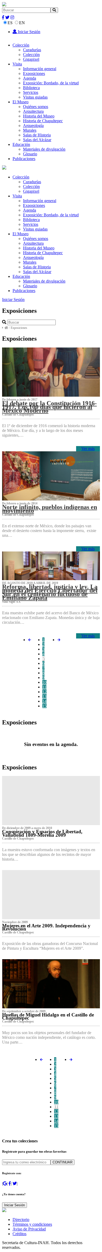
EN (22, 23)
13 (44, 696)
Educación (21, 144)
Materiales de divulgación (44, 149)
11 (44, 687)
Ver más (88, 448)
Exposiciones (34, 73)
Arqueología (33, 125)
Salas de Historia (37, 135)
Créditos (19, 1233)
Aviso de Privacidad (29, 1229)
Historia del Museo (38, 116)
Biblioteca (31, 87)
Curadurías (32, 50)
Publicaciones (24, 158)
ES (10, 23)
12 (44, 691)
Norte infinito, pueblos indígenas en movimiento (49, 509)
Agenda (29, 78)
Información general (39, 69)
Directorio (21, 1219)
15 (44, 706)
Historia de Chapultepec (43, 121)
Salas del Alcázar (37, 139)
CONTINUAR (62, 1162)
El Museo (21, 102)
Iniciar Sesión (28, 31)
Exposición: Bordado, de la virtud (51, 83)
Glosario (30, 154)
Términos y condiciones (32, 1224)
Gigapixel (31, 59)
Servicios (30, 92)
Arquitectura (33, 111)
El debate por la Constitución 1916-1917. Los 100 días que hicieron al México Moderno (49, 407)
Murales (29, 130)
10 (44, 682)
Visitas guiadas (35, 97)
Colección (21, 45)
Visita (17, 64)
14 (44, 701)
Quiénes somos (35, 106)
